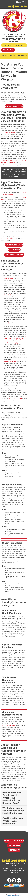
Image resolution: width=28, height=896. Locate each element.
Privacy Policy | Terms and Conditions (14, 895)
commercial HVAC (9, 725)
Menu (19, 2)
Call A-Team (14, 250)
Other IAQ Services (14, 255)
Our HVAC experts (8, 132)
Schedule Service (14, 106)
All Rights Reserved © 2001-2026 (20, 894)
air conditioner (7, 195)
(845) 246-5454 (17, 6)
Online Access (10, 894)
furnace (23, 192)
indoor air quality (7, 238)
